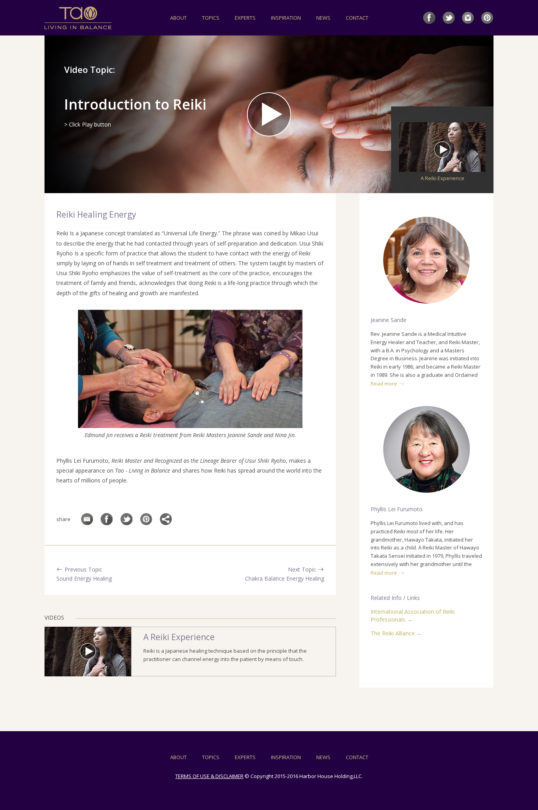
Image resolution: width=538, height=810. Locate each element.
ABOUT (178, 17)
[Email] (87, 519)
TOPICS (210, 17)
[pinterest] (487, 17)
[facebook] (429, 17)
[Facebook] (106, 519)
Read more (384, 383)
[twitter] (448, 17)
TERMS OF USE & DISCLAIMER (209, 776)
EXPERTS (245, 17)
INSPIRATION (286, 17)
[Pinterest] (146, 519)
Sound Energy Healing (84, 578)
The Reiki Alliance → (396, 633)
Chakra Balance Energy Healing (284, 578)
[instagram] (468, 17)
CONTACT (357, 17)
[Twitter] (126, 519)
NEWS (323, 17)
